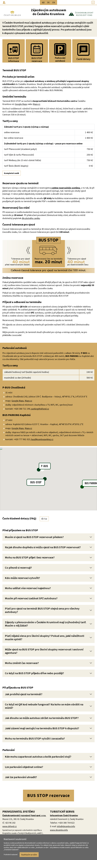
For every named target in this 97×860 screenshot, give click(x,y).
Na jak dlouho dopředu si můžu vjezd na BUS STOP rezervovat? (43, 547)
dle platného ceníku (31, 218)
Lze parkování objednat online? (24, 767)
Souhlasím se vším (29, 854)
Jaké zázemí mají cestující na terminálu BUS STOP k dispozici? (42, 728)
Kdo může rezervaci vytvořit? (22, 578)
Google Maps (21, 104)
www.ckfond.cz (9, 826)
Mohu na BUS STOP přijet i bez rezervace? (30, 557)
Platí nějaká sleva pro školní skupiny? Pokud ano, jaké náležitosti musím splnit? (44, 637)
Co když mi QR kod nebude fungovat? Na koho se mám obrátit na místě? (44, 706)
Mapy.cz (36, 104)
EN (53, 2)
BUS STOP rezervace (48, 795)
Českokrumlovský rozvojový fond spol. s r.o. (24, 815)
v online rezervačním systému (65, 187)
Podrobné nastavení (11, 854)
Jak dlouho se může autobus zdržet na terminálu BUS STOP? (42, 718)
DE (48, 2)
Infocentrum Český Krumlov (64, 815)
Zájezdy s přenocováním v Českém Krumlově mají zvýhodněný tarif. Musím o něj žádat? (45, 623)
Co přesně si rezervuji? (18, 567)
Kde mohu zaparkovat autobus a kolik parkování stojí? (38, 756)
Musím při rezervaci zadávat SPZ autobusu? (31, 598)
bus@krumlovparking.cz (42, 439)
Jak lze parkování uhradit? (21, 777)
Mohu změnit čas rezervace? (22, 663)
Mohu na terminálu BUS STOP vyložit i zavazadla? (35, 738)
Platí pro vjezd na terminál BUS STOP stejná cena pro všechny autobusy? (42, 610)
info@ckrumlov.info (66, 826)
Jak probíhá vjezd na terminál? (23, 694)
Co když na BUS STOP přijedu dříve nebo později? (34, 673)
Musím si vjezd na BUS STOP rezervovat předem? (34, 537)
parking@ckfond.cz (40, 408)
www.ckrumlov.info (59, 830)
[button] (3, 2)
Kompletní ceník (11, 173)
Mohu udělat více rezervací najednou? (28, 588)
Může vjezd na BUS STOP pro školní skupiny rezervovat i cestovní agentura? (44, 651)
